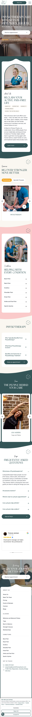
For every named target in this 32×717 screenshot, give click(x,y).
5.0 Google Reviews (14, 39)
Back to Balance (7, 624)
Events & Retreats (8, 603)
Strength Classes (8, 627)
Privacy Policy (21, 702)
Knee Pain (7, 297)
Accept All (16, 714)
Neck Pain (7, 283)
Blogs (4, 609)
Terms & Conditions (9, 704)
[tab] (7, 180)
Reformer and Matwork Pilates (11, 618)
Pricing (5, 600)
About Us (5, 594)
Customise (16, 708)
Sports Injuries (8, 306)
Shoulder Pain (8, 292)
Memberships (7, 630)
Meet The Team (7, 597)
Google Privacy (19, 704)
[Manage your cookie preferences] (2, 714)
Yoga (4, 621)
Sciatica (6, 288)
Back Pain (7, 279)
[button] (2, 201)
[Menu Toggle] (29, 3)
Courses (5, 606)
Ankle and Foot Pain (10, 301)
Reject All (16, 711)
